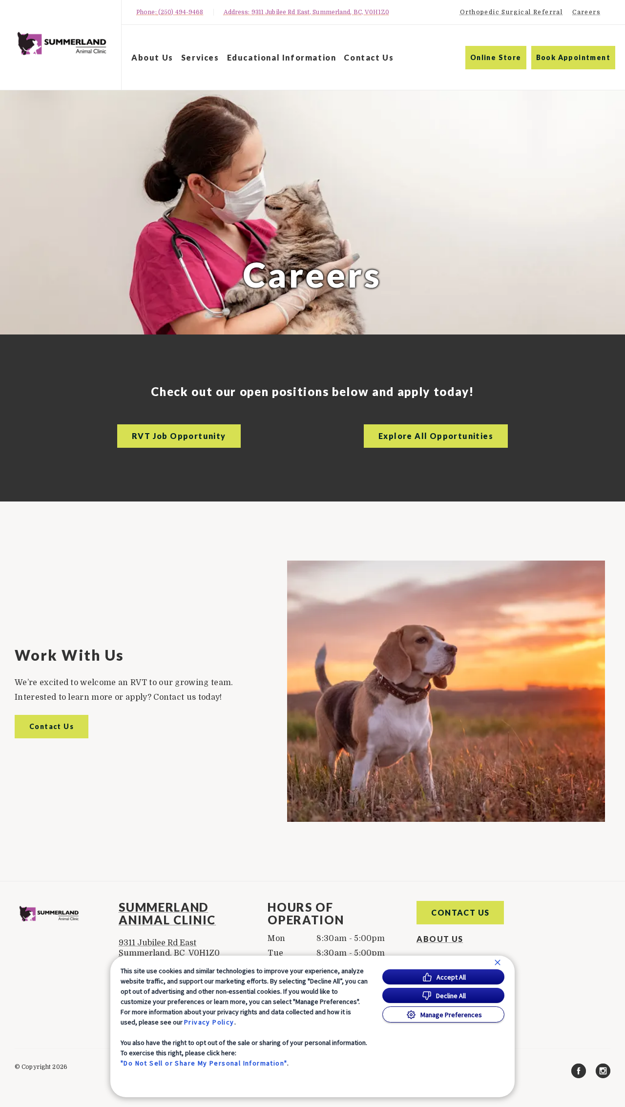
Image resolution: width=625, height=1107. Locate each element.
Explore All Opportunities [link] (435, 435)
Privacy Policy (209, 1022)
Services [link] (200, 57)
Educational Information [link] (281, 57)
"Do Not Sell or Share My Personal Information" (204, 1063)
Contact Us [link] (369, 57)
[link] (63, 43)
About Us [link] (440, 939)
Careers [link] (586, 12)
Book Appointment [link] (573, 57)
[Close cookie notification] (497, 962)
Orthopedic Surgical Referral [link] (511, 12)
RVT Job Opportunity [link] (179, 435)
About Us (152, 57)
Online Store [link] (495, 57)
